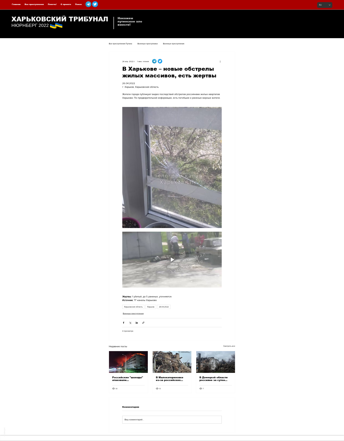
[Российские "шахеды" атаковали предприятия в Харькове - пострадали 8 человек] (128, 362)
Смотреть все (229, 346)
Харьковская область (133, 307)
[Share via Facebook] (123, 322)
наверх (4, 431)
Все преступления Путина (120, 43)
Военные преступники (147, 43)
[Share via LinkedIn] (136, 322)
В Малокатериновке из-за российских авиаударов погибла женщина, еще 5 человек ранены (170, 378)
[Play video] (172, 260)
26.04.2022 (164, 307)
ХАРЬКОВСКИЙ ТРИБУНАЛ (59, 19)
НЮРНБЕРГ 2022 (30, 25)
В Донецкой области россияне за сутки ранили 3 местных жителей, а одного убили (213, 378)
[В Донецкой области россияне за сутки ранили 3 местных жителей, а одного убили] (215, 362)
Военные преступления (173, 43)
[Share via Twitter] (130, 322)
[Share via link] (143, 322)
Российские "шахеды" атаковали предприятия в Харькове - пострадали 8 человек (128, 378)
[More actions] (220, 61)
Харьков (150, 307)
